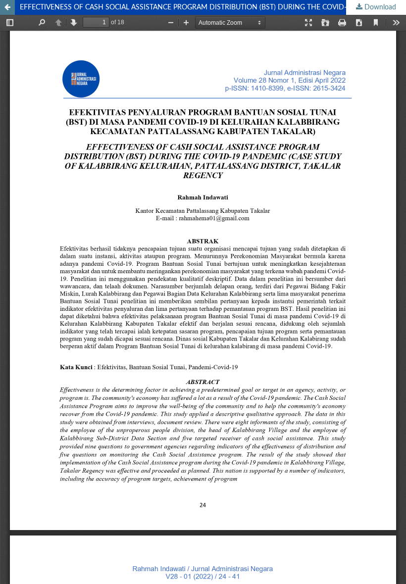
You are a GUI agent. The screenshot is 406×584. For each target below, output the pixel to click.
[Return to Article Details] (7, 7)
